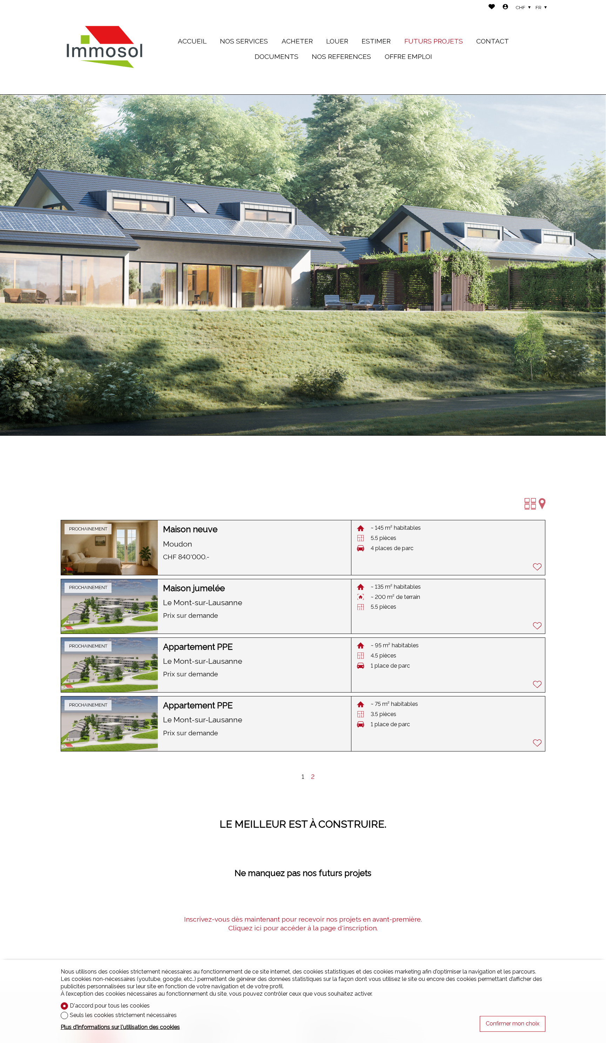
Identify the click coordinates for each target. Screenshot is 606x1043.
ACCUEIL (192, 41)
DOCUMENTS (276, 56)
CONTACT (492, 41)
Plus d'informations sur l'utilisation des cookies (120, 1027)
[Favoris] (492, 8)
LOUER (337, 41)
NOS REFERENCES (341, 56)
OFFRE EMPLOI (408, 56)
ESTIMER (376, 41)
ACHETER (297, 41)
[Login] (505, 8)
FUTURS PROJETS (433, 41)
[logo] (104, 47)
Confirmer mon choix (512, 1023)
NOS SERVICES (244, 41)
